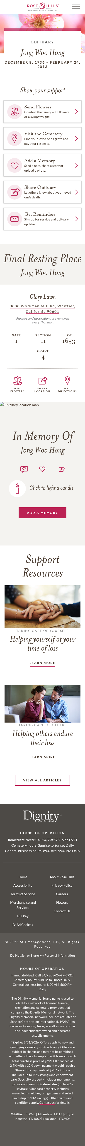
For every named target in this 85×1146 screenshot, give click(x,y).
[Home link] (42, 6)
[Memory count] (24, 468)
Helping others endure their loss (42, 735)
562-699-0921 (65, 840)
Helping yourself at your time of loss (42, 641)
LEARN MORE (42, 663)
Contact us (47, 1102)
